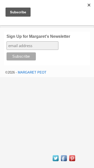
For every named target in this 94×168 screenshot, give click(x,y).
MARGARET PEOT (32, 72)
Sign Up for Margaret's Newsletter (38, 36)
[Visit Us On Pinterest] (72, 160)
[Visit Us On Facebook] (64, 160)
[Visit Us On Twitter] (55, 160)
